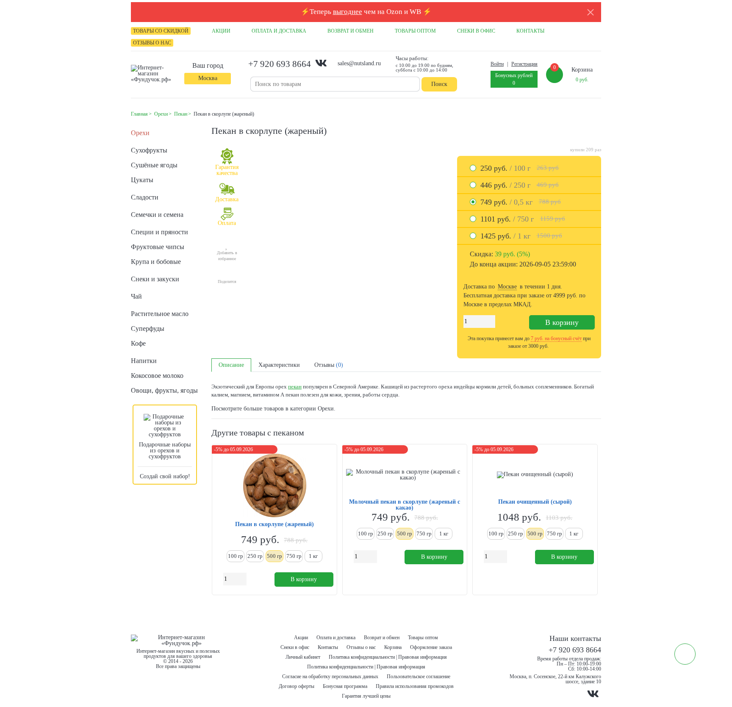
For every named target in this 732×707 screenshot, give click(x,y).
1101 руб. (522, 219)
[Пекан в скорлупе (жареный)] (274, 486)
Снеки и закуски (155, 279)
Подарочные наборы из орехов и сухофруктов (165, 450)
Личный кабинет (303, 657)
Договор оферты (296, 686)
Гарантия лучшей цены (366, 696)
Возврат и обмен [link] (350, 31)
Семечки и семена (157, 214)
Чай (136, 296)
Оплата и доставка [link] (279, 31)
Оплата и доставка (335, 637)
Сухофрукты (149, 150)
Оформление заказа (431, 647)
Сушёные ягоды (154, 165)
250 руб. (519, 168)
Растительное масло (160, 313)
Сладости (144, 197)
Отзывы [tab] (328, 365)
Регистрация (524, 64)
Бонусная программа (345, 686)
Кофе (138, 343)
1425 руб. (521, 236)
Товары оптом (423, 637)
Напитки (144, 360)
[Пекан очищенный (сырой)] (535, 474)
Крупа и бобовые (156, 261)
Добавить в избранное (227, 255)
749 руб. (520, 202)
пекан (295, 386)
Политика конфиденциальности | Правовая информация (388, 657)
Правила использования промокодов (415, 686)
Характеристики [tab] (279, 365)
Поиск (439, 84)
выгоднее (347, 12)
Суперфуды (147, 328)
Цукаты (142, 179)
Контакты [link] (530, 31)
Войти (497, 64)
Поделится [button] (227, 281)
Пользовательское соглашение (418, 676)
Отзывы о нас (361, 647)
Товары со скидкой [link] (161, 31)
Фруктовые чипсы (157, 246)
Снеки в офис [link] (476, 31)
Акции (301, 637)
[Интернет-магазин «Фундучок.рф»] (154, 74)
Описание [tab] (231, 365)
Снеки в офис (294, 647)
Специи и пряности (159, 232)
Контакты (328, 647)
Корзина (393, 647)
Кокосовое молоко (157, 375)
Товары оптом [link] (415, 31)
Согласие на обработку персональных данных (330, 676)
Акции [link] (221, 31)
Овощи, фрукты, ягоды (164, 390)
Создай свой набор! (165, 476)
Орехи (140, 132)
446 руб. (519, 185)
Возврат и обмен (381, 637)
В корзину (562, 322)
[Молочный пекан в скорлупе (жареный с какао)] (405, 475)
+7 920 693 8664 (279, 64)
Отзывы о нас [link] (152, 43)
